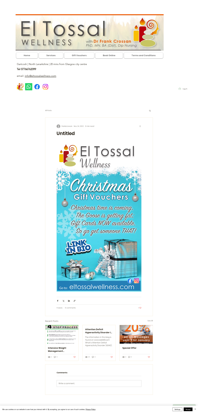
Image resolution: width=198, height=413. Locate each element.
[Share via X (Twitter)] (63, 301)
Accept (188, 409)
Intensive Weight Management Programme (57, 350)
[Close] (195, 409)
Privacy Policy (91, 409)
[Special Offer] (136, 334)
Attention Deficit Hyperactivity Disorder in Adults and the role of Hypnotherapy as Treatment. (98, 331)
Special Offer (129, 348)
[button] (150, 110)
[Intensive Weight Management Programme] (61, 334)
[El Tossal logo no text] (20, 86)
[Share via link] (74, 301)
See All (150, 321)
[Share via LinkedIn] (69, 301)
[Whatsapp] (28, 86)
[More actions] (140, 126)
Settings (177, 409)
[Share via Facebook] (58, 301)
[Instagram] (45, 86)
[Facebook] (37, 86)
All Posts (48, 110)
